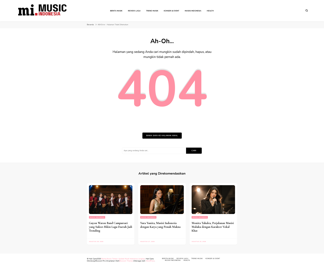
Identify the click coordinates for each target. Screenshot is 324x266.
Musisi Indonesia (193, 11)
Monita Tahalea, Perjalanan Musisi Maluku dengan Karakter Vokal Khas (213, 226)
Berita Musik (116, 11)
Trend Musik (152, 11)
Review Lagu (134, 11)
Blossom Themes (126, 261)
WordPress (150, 261)
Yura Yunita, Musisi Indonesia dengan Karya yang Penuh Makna (160, 225)
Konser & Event (171, 11)
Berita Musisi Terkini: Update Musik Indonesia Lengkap (123, 259)
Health (210, 11)
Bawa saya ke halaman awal (162, 135)
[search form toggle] (307, 10)
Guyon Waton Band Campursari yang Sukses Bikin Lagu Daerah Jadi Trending (110, 226)
